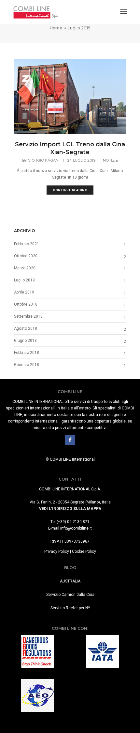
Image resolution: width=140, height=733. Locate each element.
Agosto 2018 (25, 328)
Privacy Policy (56, 551)
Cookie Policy (84, 551)
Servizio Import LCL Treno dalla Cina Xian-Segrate (70, 148)
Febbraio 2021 (26, 244)
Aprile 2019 (24, 292)
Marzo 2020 (24, 268)
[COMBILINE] (35, 11)
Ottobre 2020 (25, 256)
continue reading (70, 190)
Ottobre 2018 (25, 304)
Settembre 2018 (28, 316)
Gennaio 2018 (26, 364)
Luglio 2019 (24, 280)
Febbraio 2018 (26, 352)
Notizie (110, 160)
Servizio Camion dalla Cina (70, 594)
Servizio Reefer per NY (70, 608)
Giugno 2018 (25, 340)
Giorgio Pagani (44, 160)
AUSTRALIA (70, 581)
